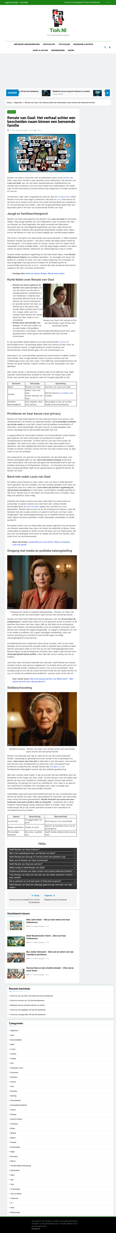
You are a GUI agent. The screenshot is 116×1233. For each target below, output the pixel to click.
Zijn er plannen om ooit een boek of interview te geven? (35, 881)
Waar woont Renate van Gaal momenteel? (28, 860)
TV (12, 1203)
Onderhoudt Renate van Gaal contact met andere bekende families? (40, 871)
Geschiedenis (16, 1100)
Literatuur (14, 1124)
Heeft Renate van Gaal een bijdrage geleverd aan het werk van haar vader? (40, 886)
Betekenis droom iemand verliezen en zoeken (50, 91)
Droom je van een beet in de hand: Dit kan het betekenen (32, 996)
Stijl (12, 1180)
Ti (10, 130)
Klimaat (13, 1114)
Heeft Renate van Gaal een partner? (25, 864)
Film (12, 1086)
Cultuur (13, 1059)
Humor (13, 1110)
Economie (14, 1073)
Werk (12, 1208)
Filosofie (14, 1091)
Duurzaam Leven (17, 1068)
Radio (13, 1152)
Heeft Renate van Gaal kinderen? (24, 849)
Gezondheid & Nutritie (83, 44)
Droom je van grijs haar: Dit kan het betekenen (28, 1015)
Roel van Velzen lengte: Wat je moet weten (45, 273)
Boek (12, 1044)
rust (58, 199)
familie (66, 178)
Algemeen (11, 112)
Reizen (13, 1161)
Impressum (35, 1229)
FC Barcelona (64, 197)
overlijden (64, 393)
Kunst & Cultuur (40, 50)
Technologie (15, 1189)
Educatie (14, 1077)
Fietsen (13, 1082)
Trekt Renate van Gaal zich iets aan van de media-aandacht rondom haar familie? (41, 876)
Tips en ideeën (16, 1194)
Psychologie (64, 44)
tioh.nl (58, 30)
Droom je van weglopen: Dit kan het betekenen (82, 2)
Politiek (13, 1142)
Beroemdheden (58, 50)
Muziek (71, 50)
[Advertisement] (58, 71)
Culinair (13, 1054)
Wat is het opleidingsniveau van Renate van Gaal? (32, 853)
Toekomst (14, 1198)
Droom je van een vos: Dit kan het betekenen (27, 1000)
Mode (13, 1128)
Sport (13, 1175)
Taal (12, 1184)
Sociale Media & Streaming (21, 1166)
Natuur (13, 1138)
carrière (62, 342)
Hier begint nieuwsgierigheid (27, 44)
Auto (12, 1035)
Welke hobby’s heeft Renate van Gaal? (27, 867)
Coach (13, 1049)
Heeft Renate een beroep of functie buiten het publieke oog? (37, 857)
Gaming (13, 1096)
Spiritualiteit (49, 44)
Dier (12, 1063)
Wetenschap (15, 1212)
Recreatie (14, 1156)
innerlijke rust (56, 767)
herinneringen (33, 506)
